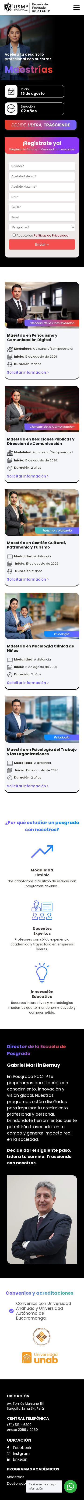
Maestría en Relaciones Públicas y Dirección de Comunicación (40, 441)
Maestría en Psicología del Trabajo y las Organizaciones (42, 752)
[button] (76, 7)
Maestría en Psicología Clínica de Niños (40, 648)
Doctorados (17, 1483)
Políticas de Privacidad (51, 235)
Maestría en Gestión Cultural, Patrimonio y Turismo (36, 545)
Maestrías (15, 1476)
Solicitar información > (28, 372)
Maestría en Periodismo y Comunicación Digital (32, 337)
